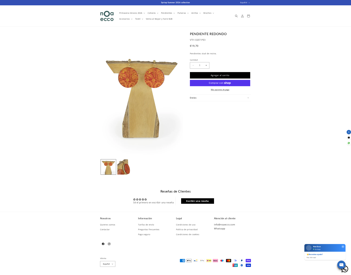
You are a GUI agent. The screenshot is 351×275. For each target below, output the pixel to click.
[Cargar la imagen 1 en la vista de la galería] (108, 167)
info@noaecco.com (224, 224)
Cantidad (194, 60)
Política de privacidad (187, 229)
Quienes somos (107, 224)
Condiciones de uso (186, 224)
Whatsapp (219, 228)
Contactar (105, 229)
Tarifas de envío (146, 224)
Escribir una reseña (197, 201)
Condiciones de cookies (187, 234)
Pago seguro (144, 234)
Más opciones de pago (220, 89)
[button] (132, 13)
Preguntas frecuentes (148, 229)
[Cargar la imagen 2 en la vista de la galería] (125, 167)
